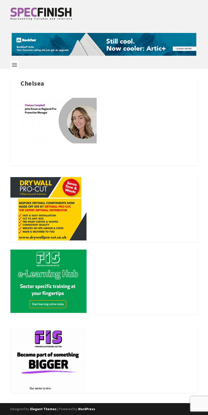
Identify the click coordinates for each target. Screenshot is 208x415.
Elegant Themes (43, 409)
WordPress (86, 409)
